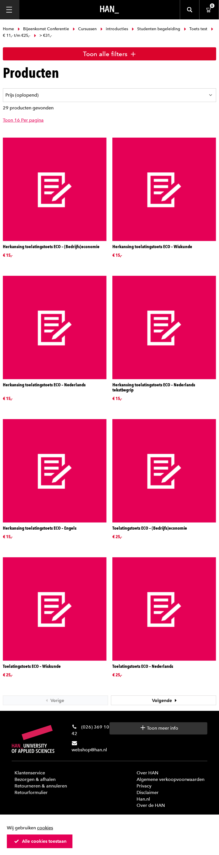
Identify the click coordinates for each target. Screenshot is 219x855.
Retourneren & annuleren (41, 786)
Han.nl (143, 799)
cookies (45, 827)
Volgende (162, 700)
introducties (117, 28)
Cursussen (87, 28)
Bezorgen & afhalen (35, 779)
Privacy (144, 786)
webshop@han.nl (89, 749)
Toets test (198, 28)
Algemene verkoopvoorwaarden (170, 779)
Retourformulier (31, 792)
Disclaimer (148, 792)
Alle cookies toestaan (44, 841)
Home (9, 28)
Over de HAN (151, 805)
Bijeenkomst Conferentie (46, 28)
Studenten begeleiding (158, 28)
